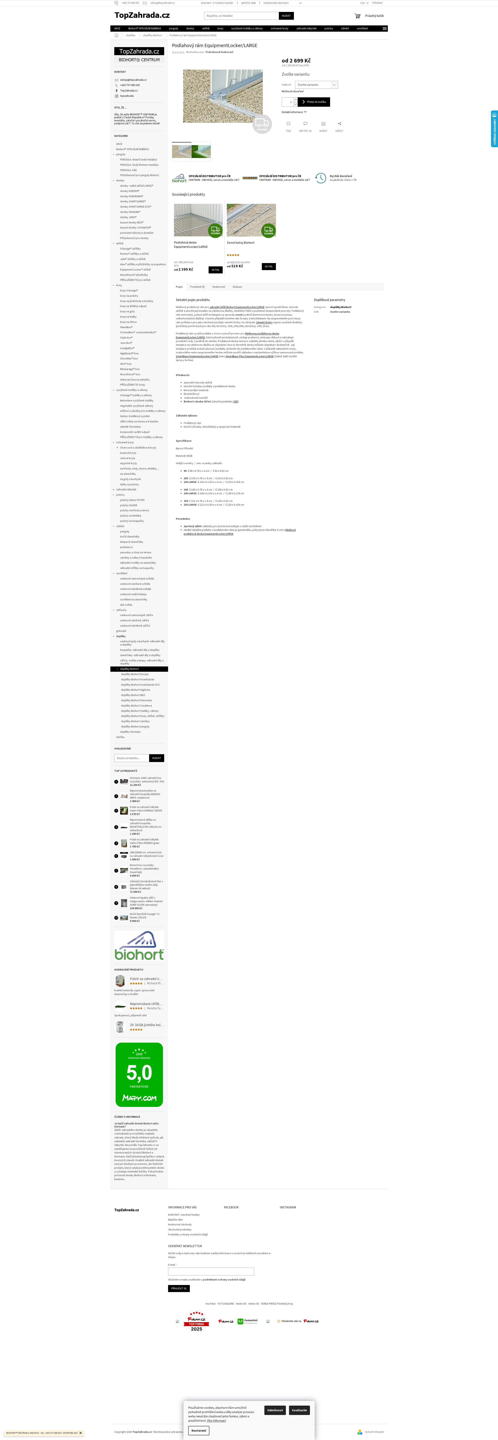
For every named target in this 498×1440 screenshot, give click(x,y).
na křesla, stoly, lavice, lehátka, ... (139, 469)
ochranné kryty (125, 442)
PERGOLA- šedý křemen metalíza (139, 165)
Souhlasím (299, 1410)
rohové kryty (127, 458)
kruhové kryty (128, 453)
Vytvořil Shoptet (374, 1432)
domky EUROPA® (129, 191)
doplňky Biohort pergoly (135, 727)
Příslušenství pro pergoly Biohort (139, 175)
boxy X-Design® (129, 291)
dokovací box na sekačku (134, 380)
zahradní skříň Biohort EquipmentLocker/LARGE (237, 307)
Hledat (286, 16)
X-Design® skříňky (130, 249)
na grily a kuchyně (130, 479)
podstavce (126, 547)
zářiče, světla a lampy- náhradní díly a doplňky (142, 662)
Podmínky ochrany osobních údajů (188, 1235)
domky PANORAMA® (131, 196)
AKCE (119, 144)
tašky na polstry (129, 484)
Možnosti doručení (292, 91)
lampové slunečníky (131, 542)
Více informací (216, 1421)
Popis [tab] (179, 287)
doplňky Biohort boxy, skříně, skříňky (142, 716)
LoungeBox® (127, 348)
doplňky (121, 636)
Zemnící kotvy (264, 322)
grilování (121, 631)
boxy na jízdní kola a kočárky (136, 301)
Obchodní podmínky (180, 1230)
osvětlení (121, 573)
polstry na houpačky (132, 521)
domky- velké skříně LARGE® (136, 186)
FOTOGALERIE (226, 1304)
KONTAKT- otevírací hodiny (217, 3)
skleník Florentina (130, 427)
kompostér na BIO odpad (134, 432)
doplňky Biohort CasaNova (136, 706)
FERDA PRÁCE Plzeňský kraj (277, 1304)
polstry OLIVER (128, 505)
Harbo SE (254, 1304)
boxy (119, 285)
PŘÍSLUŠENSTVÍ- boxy (132, 385)
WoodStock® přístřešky (134, 275)
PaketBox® (126, 327)
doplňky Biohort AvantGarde (137, 679)
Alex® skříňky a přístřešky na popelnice (143, 264)
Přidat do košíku (316, 102)
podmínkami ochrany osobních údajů (224, 1280)
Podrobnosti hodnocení (219, 52)
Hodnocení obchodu (276, 3)
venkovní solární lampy (133, 594)
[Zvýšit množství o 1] (296, 100)
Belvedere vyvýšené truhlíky (137, 401)
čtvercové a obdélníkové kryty (138, 448)
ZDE (235, 402)
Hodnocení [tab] (219, 287)
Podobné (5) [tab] (197, 287)
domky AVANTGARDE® (133, 201)
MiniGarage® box (130, 369)
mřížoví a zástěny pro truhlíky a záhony (143, 411)
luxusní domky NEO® (131, 223)
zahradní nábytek (126, 490)
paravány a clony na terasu (135, 552)
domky (120, 181)
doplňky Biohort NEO (133, 695)
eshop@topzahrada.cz (133, 80)
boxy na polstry (129, 296)
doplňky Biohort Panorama (136, 700)
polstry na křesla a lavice (134, 510)
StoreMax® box (129, 359)
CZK (362, 3)
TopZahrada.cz (129, 91)
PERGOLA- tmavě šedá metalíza (138, 160)
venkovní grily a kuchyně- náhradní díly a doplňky (142, 643)
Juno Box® (126, 343)
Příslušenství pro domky (134, 238)
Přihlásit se (179, 1288)
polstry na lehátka (130, 516)
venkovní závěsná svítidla (135, 584)
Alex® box (125, 364)
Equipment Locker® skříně (135, 270)
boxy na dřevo (128, 322)
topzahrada (127, 96)
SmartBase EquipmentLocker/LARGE (197, 356)
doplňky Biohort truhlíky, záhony (140, 711)
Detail (216, 270)
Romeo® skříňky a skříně (134, 254)
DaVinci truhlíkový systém (135, 416)
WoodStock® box (130, 374)
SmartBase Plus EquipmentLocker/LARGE (250, 356)
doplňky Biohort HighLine (135, 690)
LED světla (126, 605)
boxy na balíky (128, 317)
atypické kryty (128, 463)
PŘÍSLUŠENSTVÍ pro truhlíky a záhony (141, 437)
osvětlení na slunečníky (133, 600)
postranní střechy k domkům (137, 233)
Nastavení (199, 1430)
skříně (119, 243)
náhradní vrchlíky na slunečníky (138, 563)
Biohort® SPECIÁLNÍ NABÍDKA (132, 149)
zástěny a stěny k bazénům (136, 558)
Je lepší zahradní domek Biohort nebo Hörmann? (136, 1125)
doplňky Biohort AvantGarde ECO (140, 685)
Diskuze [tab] (237, 287)
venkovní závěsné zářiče (134, 620)
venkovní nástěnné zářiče (135, 626)
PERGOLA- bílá (128, 170)
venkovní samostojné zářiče (136, 615)
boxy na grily (127, 311)
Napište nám (248, 3)
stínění (120, 526)
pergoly (120, 154)
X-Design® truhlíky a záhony (136, 395)
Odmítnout (275, 1410)
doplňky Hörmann (130, 732)
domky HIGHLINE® (130, 212)
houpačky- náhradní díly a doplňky (139, 650)
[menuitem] (117, 28)
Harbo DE (241, 1304)
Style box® (126, 338)
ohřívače (121, 610)
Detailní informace (292, 112)
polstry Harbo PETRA (132, 500)
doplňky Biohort (129, 669)
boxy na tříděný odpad (133, 306)
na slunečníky (128, 474)
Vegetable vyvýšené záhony (136, 406)
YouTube (210, 1304)
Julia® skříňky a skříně (133, 259)
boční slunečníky (130, 537)
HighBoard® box (129, 354)
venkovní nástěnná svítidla (135, 589)
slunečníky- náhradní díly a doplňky (140, 655)
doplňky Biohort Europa (135, 674)
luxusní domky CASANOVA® (135, 228)
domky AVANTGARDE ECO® (135, 207)
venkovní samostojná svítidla (137, 579)
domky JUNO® (128, 217)
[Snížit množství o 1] (296, 104)
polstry (120, 495)
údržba (120, 737)
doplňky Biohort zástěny (135, 721)
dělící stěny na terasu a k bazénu (139, 422)
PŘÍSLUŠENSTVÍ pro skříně (135, 280)
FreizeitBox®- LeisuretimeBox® (138, 332)
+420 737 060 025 (130, 85)
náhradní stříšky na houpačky (137, 568)
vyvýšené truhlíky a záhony (132, 390)
